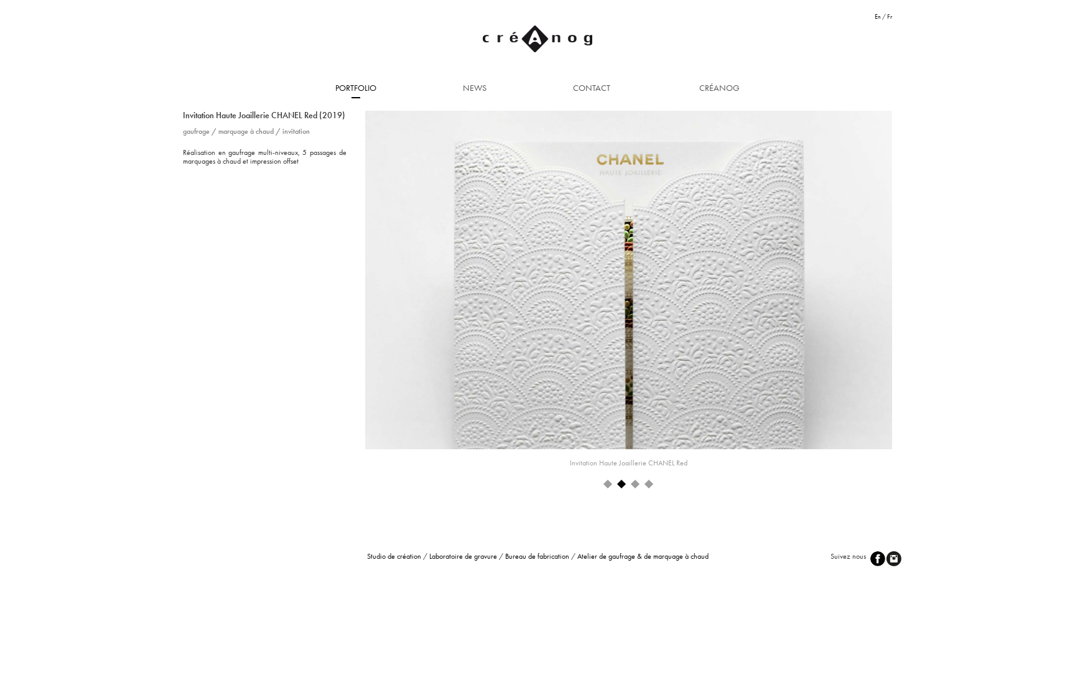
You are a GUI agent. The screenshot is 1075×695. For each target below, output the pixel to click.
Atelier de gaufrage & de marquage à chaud (643, 556)
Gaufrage (196, 131)
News (474, 87)
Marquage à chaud (246, 131)
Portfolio (355, 87)
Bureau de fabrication (537, 556)
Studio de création (394, 556)
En (878, 16)
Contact (591, 87)
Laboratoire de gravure (463, 556)
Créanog (719, 87)
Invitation (296, 131)
